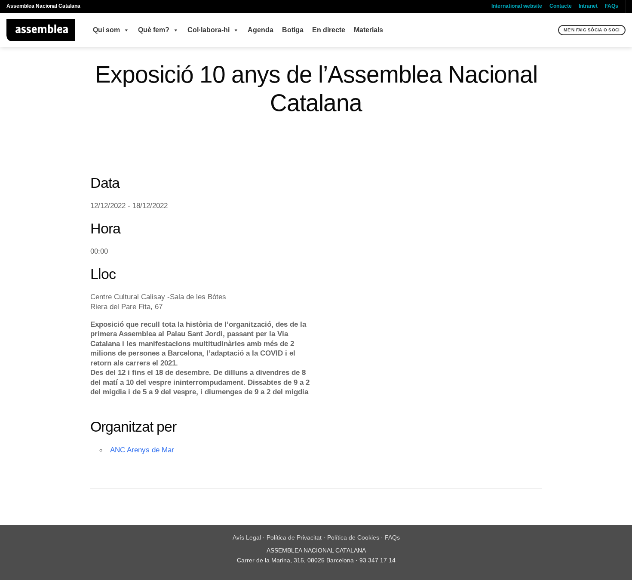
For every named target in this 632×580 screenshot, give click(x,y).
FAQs (611, 6)
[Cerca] (550, 30)
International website (516, 6)
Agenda (260, 30)
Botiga (293, 30)
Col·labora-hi (208, 30)
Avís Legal (247, 537)
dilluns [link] (236, 372)
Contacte (560, 6)
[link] (182, 372)
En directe (328, 30)
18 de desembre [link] (182, 372)
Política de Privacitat (294, 537)
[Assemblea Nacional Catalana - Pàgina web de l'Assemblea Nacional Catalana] (41, 30)
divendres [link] (272, 372)
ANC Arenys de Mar (142, 449)
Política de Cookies (353, 537)
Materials (368, 30)
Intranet (588, 6)
